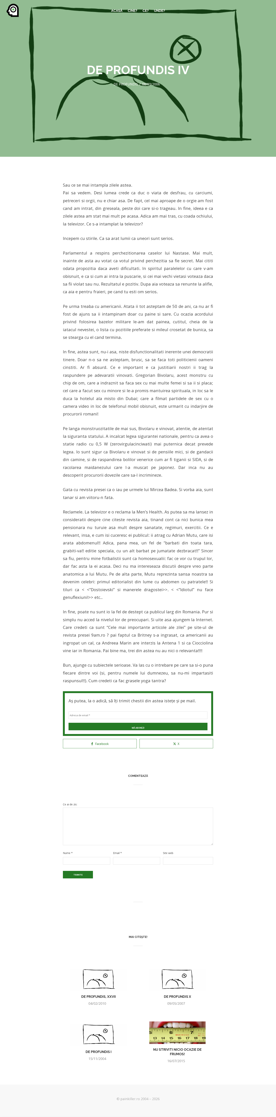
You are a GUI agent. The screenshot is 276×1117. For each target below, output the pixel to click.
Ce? (146, 11)
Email (117, 853)
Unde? (159, 11)
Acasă (116, 11)
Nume (68, 853)
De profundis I (99, 1052)
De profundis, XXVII (98, 997)
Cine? (132, 11)
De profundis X (177, 997)
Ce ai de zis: (70, 804)
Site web (168, 853)
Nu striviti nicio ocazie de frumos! (177, 1052)
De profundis (126, 84)
